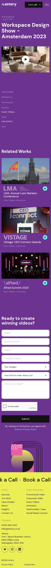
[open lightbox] (25, 59)
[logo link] (9, 4)
